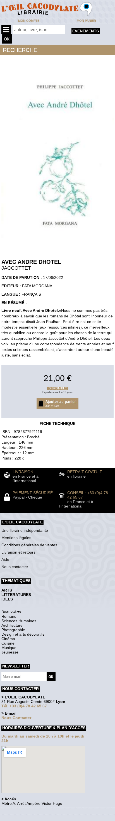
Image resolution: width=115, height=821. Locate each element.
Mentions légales (16, 537)
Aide (5, 559)
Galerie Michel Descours (27, 818)
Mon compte (28, 20)
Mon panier (86, 20)
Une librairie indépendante (24, 530)
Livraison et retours (18, 552)
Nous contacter (14, 566)
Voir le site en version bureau (31, 811)
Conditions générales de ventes (29, 545)
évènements (85, 31)
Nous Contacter (16, 717)
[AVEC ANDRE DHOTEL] (57, 239)
